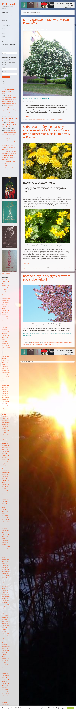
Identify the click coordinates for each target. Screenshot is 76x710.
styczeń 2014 (5, 590)
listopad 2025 (5, 296)
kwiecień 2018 (5, 484)
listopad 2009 (5, 694)
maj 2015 (4, 557)
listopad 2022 (5, 370)
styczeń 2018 (5, 490)
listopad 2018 (5, 470)
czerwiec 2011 (5, 654)
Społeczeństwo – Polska (8, 23)
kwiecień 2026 (5, 285)
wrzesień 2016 (5, 524)
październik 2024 (6, 323)
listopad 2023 (5, 345)
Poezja (3, 36)
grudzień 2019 (5, 443)
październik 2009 (6, 696)
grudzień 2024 (5, 319)
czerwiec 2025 (5, 306)
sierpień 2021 (5, 401)
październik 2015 (6, 546)
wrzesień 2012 (5, 623)
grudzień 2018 (5, 468)
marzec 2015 (5, 561)
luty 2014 (4, 588)
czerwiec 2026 (5, 281)
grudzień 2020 (5, 418)
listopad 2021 (5, 395)
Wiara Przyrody (60, 268)
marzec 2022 (5, 387)
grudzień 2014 (5, 567)
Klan (3, 41)
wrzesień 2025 (5, 300)
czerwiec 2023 (5, 356)
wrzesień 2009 (5, 698)
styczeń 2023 (5, 366)
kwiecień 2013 (5, 609)
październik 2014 (6, 571)
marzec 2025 (5, 312)
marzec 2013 (5, 611)
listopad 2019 (5, 445)
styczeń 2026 (5, 292)
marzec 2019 (5, 461)
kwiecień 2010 (5, 683)
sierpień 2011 (5, 650)
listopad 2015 (5, 544)
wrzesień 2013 (5, 598)
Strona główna (5, 12)
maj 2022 (4, 383)
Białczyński (9, 4)
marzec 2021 (5, 412)
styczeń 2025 (5, 316)
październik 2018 (6, 472)
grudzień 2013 (5, 592)
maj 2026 (4, 283)
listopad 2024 (5, 321)
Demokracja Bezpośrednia (8, 44)
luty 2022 (4, 389)
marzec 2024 (5, 337)
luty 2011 (4, 662)
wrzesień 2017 (5, 499)
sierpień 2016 (5, 526)
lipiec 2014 (4, 578)
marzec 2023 (5, 362)
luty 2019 (4, 464)
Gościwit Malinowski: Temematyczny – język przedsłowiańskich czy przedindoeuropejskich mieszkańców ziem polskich (9, 99)
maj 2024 (4, 333)
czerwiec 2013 (5, 604)
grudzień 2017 (5, 493)
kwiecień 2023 (5, 360)
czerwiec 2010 (5, 679)
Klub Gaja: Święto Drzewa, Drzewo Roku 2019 (46, 21)
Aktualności (5, 17)
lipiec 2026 (4, 279)
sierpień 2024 (5, 327)
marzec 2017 (5, 511)
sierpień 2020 (5, 426)
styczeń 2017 (5, 515)
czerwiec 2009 (5, 704)
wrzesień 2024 (5, 325)
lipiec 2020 (4, 428)
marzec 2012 (5, 636)
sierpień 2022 (5, 377)
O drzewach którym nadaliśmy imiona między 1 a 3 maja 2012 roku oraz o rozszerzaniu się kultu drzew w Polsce (47, 131)
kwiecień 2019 (5, 459)
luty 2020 (4, 439)
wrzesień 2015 (5, 549)
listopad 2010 (5, 669)
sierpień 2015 (5, 551)
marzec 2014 (5, 586)
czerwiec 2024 (5, 331)
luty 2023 (4, 364)
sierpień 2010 (5, 675)
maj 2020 (4, 432)
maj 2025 (4, 308)
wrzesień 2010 (5, 673)
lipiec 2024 (4, 329)
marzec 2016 (5, 536)
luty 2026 (4, 290)
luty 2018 (4, 488)
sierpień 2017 (5, 501)
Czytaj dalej (29, 116)
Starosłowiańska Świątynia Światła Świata (62, 342)
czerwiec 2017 (5, 505)
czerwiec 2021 (5, 406)
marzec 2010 (5, 685)
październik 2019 (6, 447)
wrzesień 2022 (5, 374)
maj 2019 (4, 457)
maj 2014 (4, 582)
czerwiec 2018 (5, 480)
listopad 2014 (5, 569)
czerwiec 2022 (5, 381)
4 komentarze (59, 119)
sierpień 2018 (5, 476)
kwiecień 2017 (5, 509)
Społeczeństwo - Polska (40, 119)
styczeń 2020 (5, 441)
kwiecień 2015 (5, 559)
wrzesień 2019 (5, 449)
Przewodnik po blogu (7, 15)
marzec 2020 (5, 437)
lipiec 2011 (4, 652)
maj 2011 (4, 656)
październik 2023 (6, 348)
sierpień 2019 (5, 451)
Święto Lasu (38, 268)
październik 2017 (6, 497)
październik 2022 (6, 372)
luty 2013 (4, 613)
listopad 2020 (5, 420)
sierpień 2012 (5, 625)
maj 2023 (4, 358)
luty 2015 (4, 563)
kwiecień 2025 (5, 310)
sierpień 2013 (5, 600)
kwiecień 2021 (5, 410)
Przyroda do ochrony (48, 342)
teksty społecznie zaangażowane (49, 268)
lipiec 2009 (4, 702)
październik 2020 (6, 422)
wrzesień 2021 (5, 399)
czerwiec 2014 (5, 580)
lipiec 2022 (4, 379)
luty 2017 (4, 513)
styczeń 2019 (5, 466)
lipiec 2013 (4, 602)
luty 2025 (4, 314)
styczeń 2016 (5, 540)
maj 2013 (4, 607)
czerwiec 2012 (5, 629)
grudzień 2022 (5, 368)
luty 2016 (4, 538)
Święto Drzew (53, 119)
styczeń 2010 (5, 689)
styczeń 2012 (5, 640)
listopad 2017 (5, 495)
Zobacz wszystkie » (6, 273)
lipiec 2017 (4, 503)
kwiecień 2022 (5, 385)
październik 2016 (6, 522)
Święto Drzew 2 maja (34, 344)
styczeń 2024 (5, 341)
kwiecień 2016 (5, 534)
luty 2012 (4, 638)
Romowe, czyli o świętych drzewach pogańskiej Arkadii (47, 277)
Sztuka (3, 33)
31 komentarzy (67, 268)
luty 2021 (4, 414)
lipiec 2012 (4, 627)
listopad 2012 (5, 619)
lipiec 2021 (4, 403)
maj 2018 (4, 482)
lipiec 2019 (4, 453)
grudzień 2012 (5, 617)
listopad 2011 (5, 644)
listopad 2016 (5, 519)
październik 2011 (6, 646)
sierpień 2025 (5, 302)
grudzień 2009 (5, 691)
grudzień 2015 (5, 542)
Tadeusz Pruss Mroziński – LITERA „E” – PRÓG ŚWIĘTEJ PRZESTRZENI (9, 118)
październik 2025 (6, 298)
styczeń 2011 (5, 665)
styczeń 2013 (5, 615)
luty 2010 (4, 687)
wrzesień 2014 (5, 573)
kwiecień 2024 (5, 335)
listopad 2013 (5, 594)
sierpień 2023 (5, 352)
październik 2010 (6, 671)
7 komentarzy (55, 344)
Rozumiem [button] (70, 708)
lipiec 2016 (4, 528)
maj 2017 (4, 507)
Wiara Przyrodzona (6, 47)
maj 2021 (4, 408)
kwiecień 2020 (5, 435)
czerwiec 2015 (5, 555)
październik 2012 (6, 621)
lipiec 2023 (4, 354)
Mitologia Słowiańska (54, 267)
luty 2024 (4, 339)
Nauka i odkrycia (6, 25)
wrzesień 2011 (5, 648)
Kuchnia (4, 39)
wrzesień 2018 (5, 474)
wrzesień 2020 (5, 424)
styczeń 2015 (5, 565)
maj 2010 (4, 681)
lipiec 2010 (4, 677)
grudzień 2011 (5, 642)
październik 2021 (6, 397)
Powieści (4, 31)
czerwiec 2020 (5, 430)
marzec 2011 (5, 660)
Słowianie (4, 20)
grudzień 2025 (5, 294)
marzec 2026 (5, 287)
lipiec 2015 (4, 553)
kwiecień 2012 (5, 633)
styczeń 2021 (5, 416)
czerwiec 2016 (5, 530)
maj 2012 (4, 631)
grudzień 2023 (5, 343)
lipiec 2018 (4, 478)
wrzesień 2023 (5, 350)
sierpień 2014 (5, 575)
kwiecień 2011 (5, 658)
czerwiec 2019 (5, 455)
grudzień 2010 (5, 667)
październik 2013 (6, 596)
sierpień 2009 (5, 700)
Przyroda (4, 28)
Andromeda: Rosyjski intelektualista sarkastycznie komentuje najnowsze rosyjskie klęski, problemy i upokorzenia (9, 145)
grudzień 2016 (5, 517)
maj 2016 (4, 532)
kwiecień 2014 (5, 584)
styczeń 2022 (5, 391)
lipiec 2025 (4, 304)
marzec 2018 (5, 486)
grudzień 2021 (5, 393)
